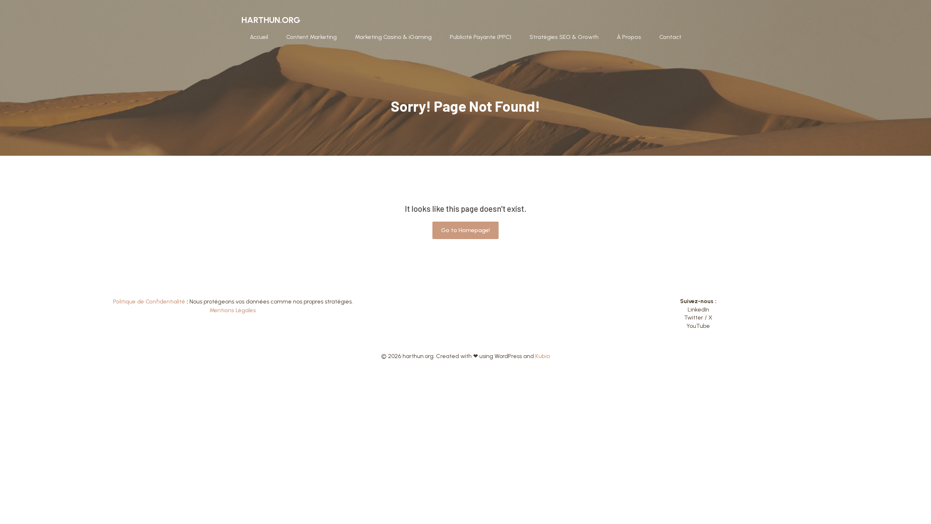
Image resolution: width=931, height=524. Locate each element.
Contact (670, 36)
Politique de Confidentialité (149, 301)
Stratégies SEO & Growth (564, 36)
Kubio (542, 356)
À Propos (629, 36)
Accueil (259, 36)
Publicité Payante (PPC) (480, 36)
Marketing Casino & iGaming (393, 36)
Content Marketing (311, 36)
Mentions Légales (232, 310)
